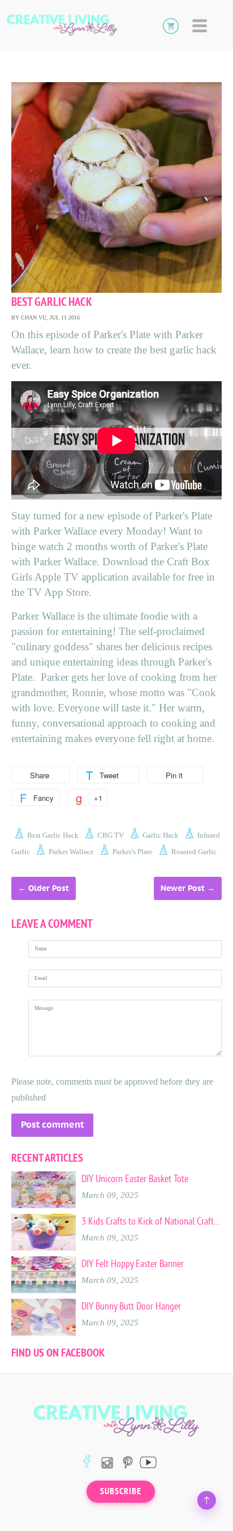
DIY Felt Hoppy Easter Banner (132, 1263)
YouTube (148, 1462)
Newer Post (183, 888)
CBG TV (110, 835)
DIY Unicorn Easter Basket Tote (134, 1178)
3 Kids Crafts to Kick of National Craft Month (151, 1221)
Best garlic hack (53, 835)
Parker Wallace (71, 851)
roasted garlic (194, 851)
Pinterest (127, 1462)
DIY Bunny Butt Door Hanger (131, 1306)
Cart (171, 25)
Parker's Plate (133, 851)
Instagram (107, 1462)
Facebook (87, 1462)
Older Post (48, 888)
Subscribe (120, 1491)
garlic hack (161, 835)
